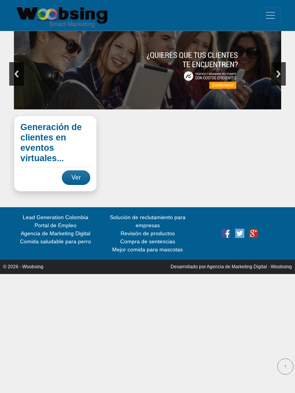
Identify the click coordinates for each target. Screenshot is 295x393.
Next (278, 74)
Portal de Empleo (55, 225)
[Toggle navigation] (270, 15)
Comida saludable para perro (55, 241)
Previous (16, 74)
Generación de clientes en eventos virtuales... (51, 142)
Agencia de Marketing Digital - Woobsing (249, 266)
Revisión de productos (148, 233)
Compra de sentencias (147, 241)
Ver (76, 177)
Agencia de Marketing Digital (55, 233)
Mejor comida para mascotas (147, 249)
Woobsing (32, 266)
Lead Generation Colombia (55, 217)
